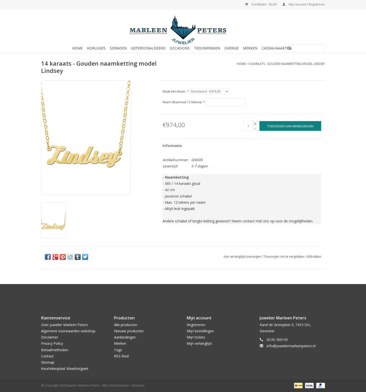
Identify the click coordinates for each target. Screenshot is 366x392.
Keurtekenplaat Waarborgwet (64, 368)
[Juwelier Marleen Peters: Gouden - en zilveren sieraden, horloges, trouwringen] (183, 27)
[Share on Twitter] (85, 257)
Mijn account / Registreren (306, 4)
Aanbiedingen (125, 337)
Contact (47, 356)
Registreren (196, 324)
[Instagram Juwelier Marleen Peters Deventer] (187, 295)
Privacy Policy (52, 343)
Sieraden (118, 48)
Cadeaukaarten (277, 48)
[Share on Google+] (55, 257)
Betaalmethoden (54, 349)
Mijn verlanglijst (199, 343)
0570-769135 (277, 339)
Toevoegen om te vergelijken (284, 256)
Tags (118, 349)
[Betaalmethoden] (297, 385)
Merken (250, 48)
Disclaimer (49, 337)
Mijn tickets (196, 337)
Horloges (96, 48)
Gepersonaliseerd (148, 48)
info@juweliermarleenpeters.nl (291, 345)
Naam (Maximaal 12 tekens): (183, 102)
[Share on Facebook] (48, 257)
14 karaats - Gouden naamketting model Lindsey (286, 64)
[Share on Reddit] (70, 257)
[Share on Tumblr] (78, 257)
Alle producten (125, 324)
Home (77, 48)
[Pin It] (63, 257)
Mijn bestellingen (200, 331)
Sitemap (47, 362)
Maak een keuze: (175, 91)
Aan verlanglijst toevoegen (242, 256)
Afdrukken (314, 256)
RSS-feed (121, 356)
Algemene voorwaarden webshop (68, 331)
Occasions (180, 48)
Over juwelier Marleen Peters (64, 324)
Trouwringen (207, 48)
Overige (231, 48)
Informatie (172, 145)
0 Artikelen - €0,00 (264, 4)
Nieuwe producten (129, 331)
